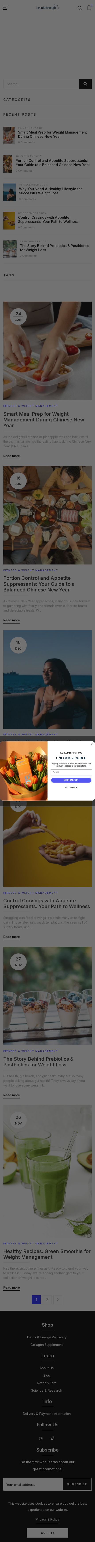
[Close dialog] (92, 744)
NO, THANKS (71, 787)
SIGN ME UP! (71, 780)
